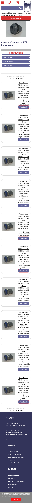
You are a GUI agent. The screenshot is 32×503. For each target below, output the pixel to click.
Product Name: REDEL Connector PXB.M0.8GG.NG (23, 249)
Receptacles (5, 15)
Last (21, 78)
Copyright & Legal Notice (16, 481)
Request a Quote (16, 18)
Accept (16, 499)
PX (11, 15)
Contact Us (11, 478)
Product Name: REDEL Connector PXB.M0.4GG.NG (23, 118)
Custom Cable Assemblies (16, 457)
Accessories (11, 460)
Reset (16, 70)
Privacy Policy (12, 484)
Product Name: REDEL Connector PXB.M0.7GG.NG (23, 216)
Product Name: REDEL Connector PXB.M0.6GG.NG (23, 183)
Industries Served (13, 463)
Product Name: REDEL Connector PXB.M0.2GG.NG (23, 85)
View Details (23, 107)
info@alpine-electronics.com (18, 435)
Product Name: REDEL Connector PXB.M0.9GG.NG (23, 282)
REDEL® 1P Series (24, 13)
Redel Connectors (11, 13)
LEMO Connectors (13, 451)
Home (3, 13)
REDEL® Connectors (14, 454)
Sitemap (10, 487)
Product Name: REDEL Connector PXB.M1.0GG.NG (23, 314)
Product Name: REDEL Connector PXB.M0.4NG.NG (23, 380)
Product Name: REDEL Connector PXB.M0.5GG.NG (23, 150)
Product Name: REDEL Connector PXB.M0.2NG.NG (23, 347)
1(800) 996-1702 (16, 432)
